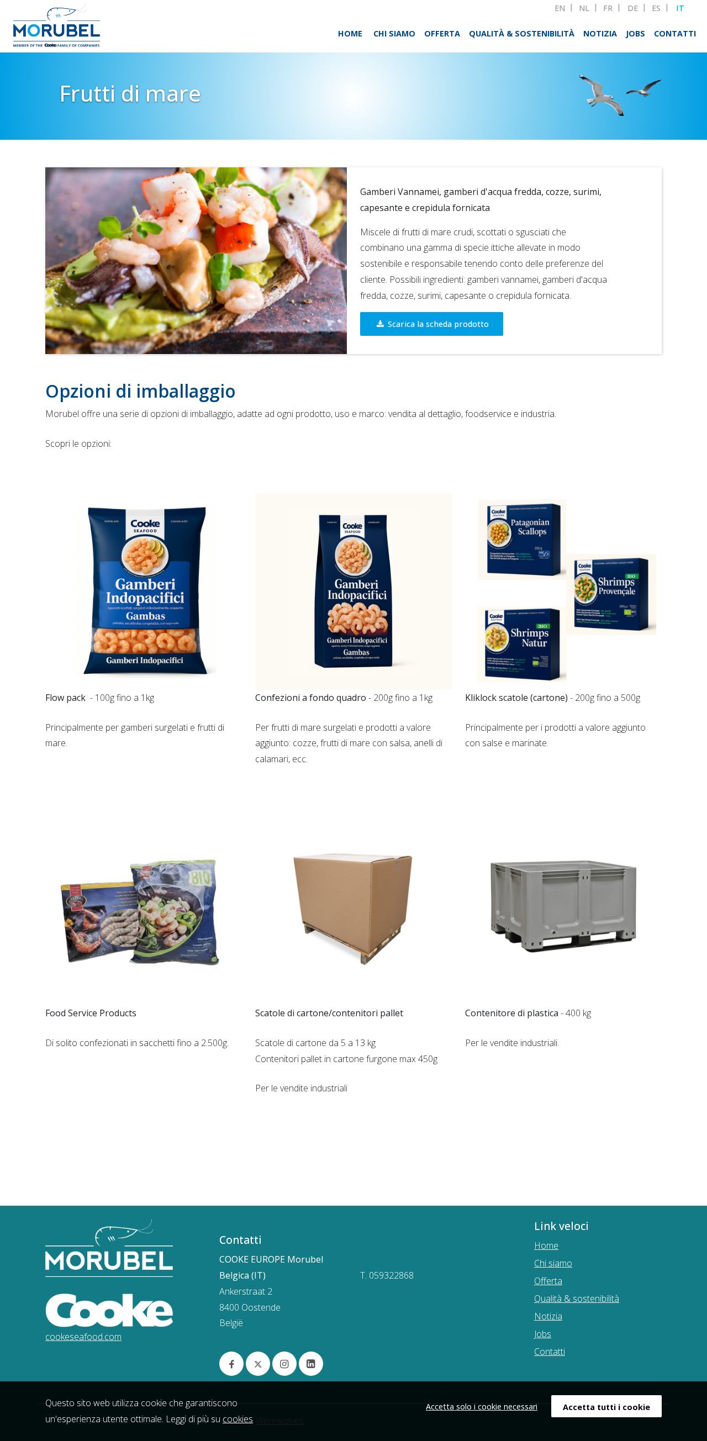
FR (608, 8)
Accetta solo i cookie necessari (481, 1406)
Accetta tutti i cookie (606, 1407)
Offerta (442, 33)
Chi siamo (394, 33)
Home (350, 33)
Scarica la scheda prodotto (437, 324)
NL (584, 8)
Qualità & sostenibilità (521, 33)
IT (680, 8)
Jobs (635, 33)
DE (632, 8)
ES (656, 8)
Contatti (675, 33)
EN (560, 8)
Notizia (600, 33)
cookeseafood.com (83, 1337)
